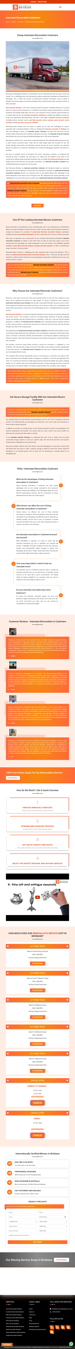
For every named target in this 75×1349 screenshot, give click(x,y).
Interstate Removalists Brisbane (15, 1317)
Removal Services (34, 1323)
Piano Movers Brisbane (12, 1320)
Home (7, 22)
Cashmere (20, 22)
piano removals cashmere (44, 246)
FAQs (30, 1320)
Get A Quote (37, 205)
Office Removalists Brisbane (14, 1315)
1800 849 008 (56, 1312)
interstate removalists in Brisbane (34, 115)
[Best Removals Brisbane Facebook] (52, 1327)
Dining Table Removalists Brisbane (15, 1332)
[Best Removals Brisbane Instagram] (57, 1327)
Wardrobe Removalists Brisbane (15, 1326)
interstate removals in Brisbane (59, 117)
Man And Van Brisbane (12, 1323)
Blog (30, 1317)
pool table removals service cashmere (41, 120)
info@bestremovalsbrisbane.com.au (62, 1309)
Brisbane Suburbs (34, 1326)
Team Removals (54, 1347)
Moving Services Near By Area (37, 1329)
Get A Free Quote (37, 963)
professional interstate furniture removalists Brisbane (28, 255)
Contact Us (37, 1103)
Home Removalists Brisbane (14, 1309)
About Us (31, 1312)
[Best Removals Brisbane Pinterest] (68, 1327)
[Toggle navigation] (60, 7)
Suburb (13, 22)
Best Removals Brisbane (13, 108)
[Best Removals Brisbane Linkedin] (62, 1327)
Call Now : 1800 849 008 (39, 2)
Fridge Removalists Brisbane (14, 1335)
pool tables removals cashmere (23, 246)
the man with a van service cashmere (26, 122)
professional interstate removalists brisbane (47, 232)
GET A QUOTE (37, 1242)
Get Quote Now (12, 778)
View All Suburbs (61, 1260)
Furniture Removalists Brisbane (15, 1312)
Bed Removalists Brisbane (13, 1329)
